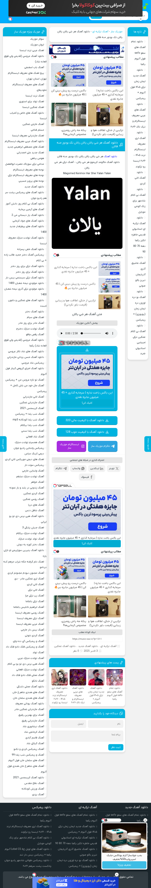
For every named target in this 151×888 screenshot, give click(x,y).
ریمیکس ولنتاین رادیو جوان (29, 448)
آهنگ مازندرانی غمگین (32, 402)
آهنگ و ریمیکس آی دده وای (28, 641)
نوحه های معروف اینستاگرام (28, 170)
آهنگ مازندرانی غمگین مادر (29, 709)
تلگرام (59, 468)
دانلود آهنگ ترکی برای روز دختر (27, 266)
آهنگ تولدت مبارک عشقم (30, 476)
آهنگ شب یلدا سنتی (32, 431)
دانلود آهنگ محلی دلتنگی (30, 686)
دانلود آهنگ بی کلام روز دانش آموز (25, 203)
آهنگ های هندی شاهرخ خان (28, 692)
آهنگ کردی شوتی (34, 635)
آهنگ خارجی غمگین (33, 124)
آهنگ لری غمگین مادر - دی (29, 579)
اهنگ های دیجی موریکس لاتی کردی (24, 459)
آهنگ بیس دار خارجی (32, 630)
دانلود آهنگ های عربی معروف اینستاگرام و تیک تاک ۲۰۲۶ (138, 115)
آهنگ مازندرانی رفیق (33, 721)
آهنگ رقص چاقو (35, 334)
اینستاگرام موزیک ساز (69, 446)
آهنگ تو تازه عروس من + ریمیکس (24, 380)
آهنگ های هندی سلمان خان (28, 698)
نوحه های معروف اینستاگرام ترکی (26, 175)
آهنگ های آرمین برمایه (31, 209)
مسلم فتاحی (37, 130)
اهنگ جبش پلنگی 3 (33, 527)
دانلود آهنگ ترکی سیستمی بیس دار (25, 277)
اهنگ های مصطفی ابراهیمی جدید (25, 147)
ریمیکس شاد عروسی (33, 363)
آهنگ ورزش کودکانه (33, 789)
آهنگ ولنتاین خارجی (33, 471)
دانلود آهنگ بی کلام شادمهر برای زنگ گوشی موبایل (138, 201)
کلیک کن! (87, 403)
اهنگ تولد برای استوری (31, 101)
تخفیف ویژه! (124, 865)
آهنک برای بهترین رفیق (31, 715)
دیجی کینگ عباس (34, 453)
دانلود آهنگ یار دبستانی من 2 (28, 215)
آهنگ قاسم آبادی (34, 738)
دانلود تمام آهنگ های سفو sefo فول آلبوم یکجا (138, 53)
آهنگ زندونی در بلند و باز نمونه (26, 488)
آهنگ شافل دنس (34, 510)
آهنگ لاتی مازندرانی (33, 397)
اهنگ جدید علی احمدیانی (30, 152)
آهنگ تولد (38, 652)
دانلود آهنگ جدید (88, 646)
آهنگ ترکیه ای (100, 31)
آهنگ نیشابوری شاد (33, 726)
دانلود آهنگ (110, 156)
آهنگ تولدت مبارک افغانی (30, 669)
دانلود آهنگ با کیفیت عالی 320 (85, 420)
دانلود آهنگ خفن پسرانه (30, 249)
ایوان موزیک (37, 44)
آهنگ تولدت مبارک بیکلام (30, 533)
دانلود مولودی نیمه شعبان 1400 (26, 283)
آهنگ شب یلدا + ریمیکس (29, 414)
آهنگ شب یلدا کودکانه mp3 (28, 419)
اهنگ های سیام (35, 317)
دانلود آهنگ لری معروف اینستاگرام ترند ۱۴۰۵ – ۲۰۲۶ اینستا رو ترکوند (139, 149)
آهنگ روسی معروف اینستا (29, 613)
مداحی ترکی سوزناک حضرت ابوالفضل (24, 164)
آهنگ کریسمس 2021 (32, 408)
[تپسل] (51, 46)
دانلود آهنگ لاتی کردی (140, 178)
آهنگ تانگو (38, 681)
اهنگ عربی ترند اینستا (32, 50)
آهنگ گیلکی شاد (35, 743)
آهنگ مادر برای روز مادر (31, 323)
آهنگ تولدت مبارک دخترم (30, 329)
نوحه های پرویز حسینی (31, 181)
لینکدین (94, 468)
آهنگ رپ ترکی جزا (34, 595)
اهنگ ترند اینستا (35, 96)
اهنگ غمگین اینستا (33, 107)
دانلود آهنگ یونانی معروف (29, 703)
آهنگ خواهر (37, 482)
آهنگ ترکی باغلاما (35, 601)
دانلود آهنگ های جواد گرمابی (28, 221)
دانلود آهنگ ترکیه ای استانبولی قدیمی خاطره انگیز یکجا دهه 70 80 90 (138, 235)
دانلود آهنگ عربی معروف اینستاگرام (24, 141)
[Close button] (145, 820)
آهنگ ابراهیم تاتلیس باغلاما (28, 607)
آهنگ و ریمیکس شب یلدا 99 (28, 755)
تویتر (112, 468)
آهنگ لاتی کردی (35, 584)
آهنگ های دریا (36, 505)
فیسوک (85, 477)
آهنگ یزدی (38, 794)
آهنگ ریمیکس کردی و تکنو (29, 749)
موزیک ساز (116, 31)
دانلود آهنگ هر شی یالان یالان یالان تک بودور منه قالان (87, 144)
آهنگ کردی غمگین (33, 493)
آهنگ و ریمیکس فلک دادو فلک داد (25, 647)
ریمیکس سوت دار (34, 465)
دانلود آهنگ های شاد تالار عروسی (26, 351)
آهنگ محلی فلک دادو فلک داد (28, 675)
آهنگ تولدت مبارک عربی (31, 658)
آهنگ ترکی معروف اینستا (30, 618)
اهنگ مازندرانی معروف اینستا (28, 135)
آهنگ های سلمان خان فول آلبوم (26, 760)
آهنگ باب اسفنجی (34, 67)
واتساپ (76, 468)
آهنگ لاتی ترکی (36, 590)
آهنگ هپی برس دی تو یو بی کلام (26, 664)
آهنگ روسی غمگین (33, 499)
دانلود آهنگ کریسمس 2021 (28, 777)
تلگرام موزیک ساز (100, 446)
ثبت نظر (116, 747)
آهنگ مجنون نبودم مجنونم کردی (26, 573)
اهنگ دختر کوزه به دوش (30, 544)
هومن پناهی (37, 158)
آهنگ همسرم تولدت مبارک (29, 442)
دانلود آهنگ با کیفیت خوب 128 (84, 432)
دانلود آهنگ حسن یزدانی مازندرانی (25, 357)
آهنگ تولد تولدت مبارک (31, 539)
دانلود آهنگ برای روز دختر (30, 272)
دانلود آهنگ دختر (34, 311)
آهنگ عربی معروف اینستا (30, 624)
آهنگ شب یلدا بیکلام (32, 425)
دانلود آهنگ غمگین (65, 646)
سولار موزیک (37, 39)
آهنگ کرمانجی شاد (34, 732)
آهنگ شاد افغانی (35, 436)
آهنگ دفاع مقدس (34, 783)
